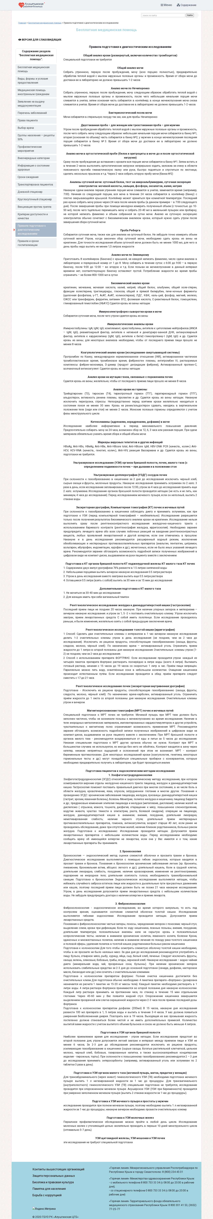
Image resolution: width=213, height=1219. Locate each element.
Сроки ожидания (28, 177)
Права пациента (28, 120)
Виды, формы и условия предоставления (33, 80)
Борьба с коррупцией (47, 1195)
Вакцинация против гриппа (34, 206)
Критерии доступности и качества (33, 216)
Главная (22, 23)
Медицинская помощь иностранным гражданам (33, 92)
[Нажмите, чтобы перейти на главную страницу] (32, 5)
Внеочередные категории (34, 158)
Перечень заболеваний (32, 112)
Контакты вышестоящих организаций (58, 1169)
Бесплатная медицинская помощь (44, 23)
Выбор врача (26, 127)
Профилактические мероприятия (30, 148)
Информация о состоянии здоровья (33, 167)
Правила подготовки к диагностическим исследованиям (32, 229)
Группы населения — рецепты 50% (36, 137)
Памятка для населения (49, 1188)
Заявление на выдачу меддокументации (31, 103)
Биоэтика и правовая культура (53, 1182)
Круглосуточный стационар (35, 199)
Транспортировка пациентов (35, 184)
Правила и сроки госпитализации (28, 243)
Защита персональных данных (53, 1175)
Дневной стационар (30, 191)
